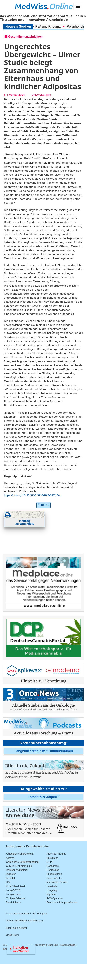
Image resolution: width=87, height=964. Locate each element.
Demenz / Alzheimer (17, 870)
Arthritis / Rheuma (56, 853)
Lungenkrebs (13, 894)
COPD (50, 862)
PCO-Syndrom (55, 898)
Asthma (10, 858)
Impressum (38, 945)
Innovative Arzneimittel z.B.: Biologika (26, 913)
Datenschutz (67, 945)
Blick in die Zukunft (16, 927)
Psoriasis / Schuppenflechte (62, 902)
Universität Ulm (41, 94)
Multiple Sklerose (15, 898)
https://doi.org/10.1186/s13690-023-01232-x (32, 495)
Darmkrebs (53, 866)
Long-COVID (13, 890)
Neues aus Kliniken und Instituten (24, 920)
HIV (8, 882)
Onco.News (12, 935)
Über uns (53, 945)
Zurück (43, 505)
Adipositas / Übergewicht (19, 853)
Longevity (52, 890)
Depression (53, 870)
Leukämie (52, 886)
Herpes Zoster (54, 878)
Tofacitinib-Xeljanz (43, 797)
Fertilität (10, 878)
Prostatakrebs (13, 902)
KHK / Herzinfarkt (15, 886)
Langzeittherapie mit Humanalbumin (43, 751)
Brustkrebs (52, 858)
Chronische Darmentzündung (22, 862)
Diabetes (11, 874)
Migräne (51, 894)
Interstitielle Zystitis (57, 882)
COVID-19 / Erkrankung (19, 866)
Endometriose (54, 874)
